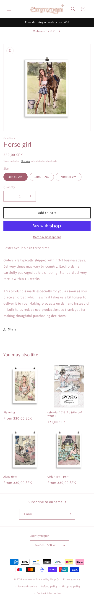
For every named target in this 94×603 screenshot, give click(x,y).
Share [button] (12, 329)
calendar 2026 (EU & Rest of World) (64, 414)
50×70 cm (41, 177)
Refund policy (49, 586)
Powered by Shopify (47, 579)
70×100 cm (68, 177)
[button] (9, 9)
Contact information (49, 593)
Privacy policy (71, 579)
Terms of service (27, 586)
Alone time (10, 476)
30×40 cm (15, 177)
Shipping (25, 160)
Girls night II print (58, 476)
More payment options (47, 237)
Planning (9, 412)
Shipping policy (71, 586)
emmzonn (29, 579)
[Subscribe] (70, 514)
